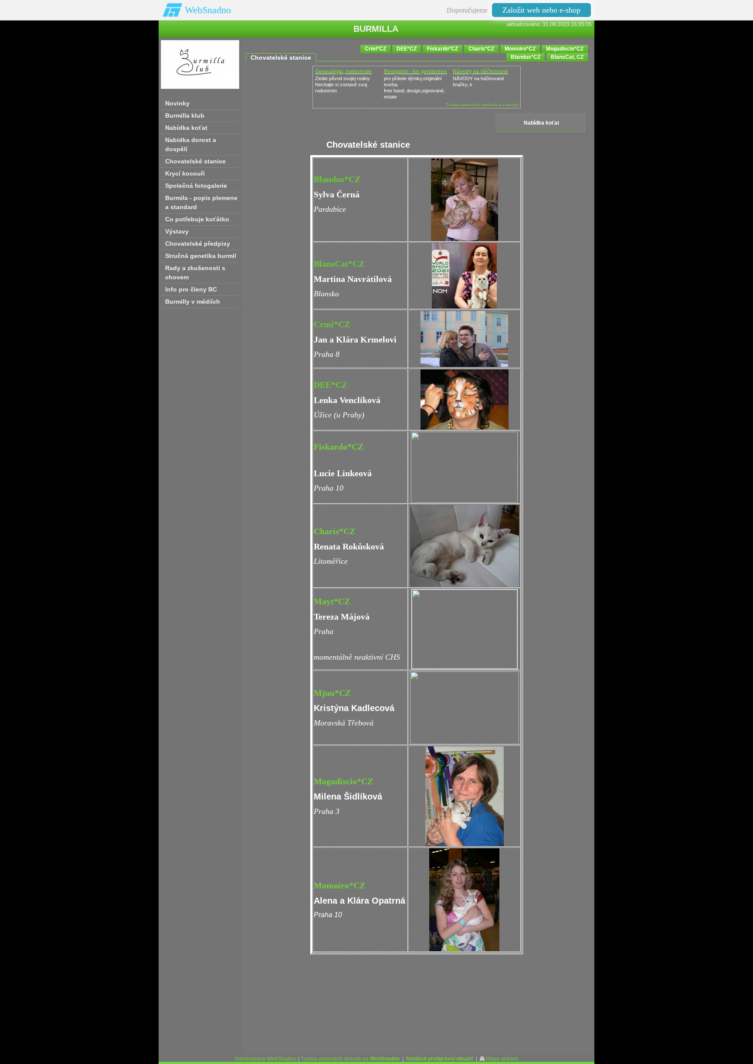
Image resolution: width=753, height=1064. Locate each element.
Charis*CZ (334, 531)
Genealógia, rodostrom (343, 71)
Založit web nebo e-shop (541, 10)
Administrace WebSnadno (266, 1059)
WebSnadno (208, 9)
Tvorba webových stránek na (350, 1059)
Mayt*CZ (332, 601)
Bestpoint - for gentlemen (415, 71)
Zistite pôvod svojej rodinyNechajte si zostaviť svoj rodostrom (342, 84)
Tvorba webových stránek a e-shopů (482, 104)
